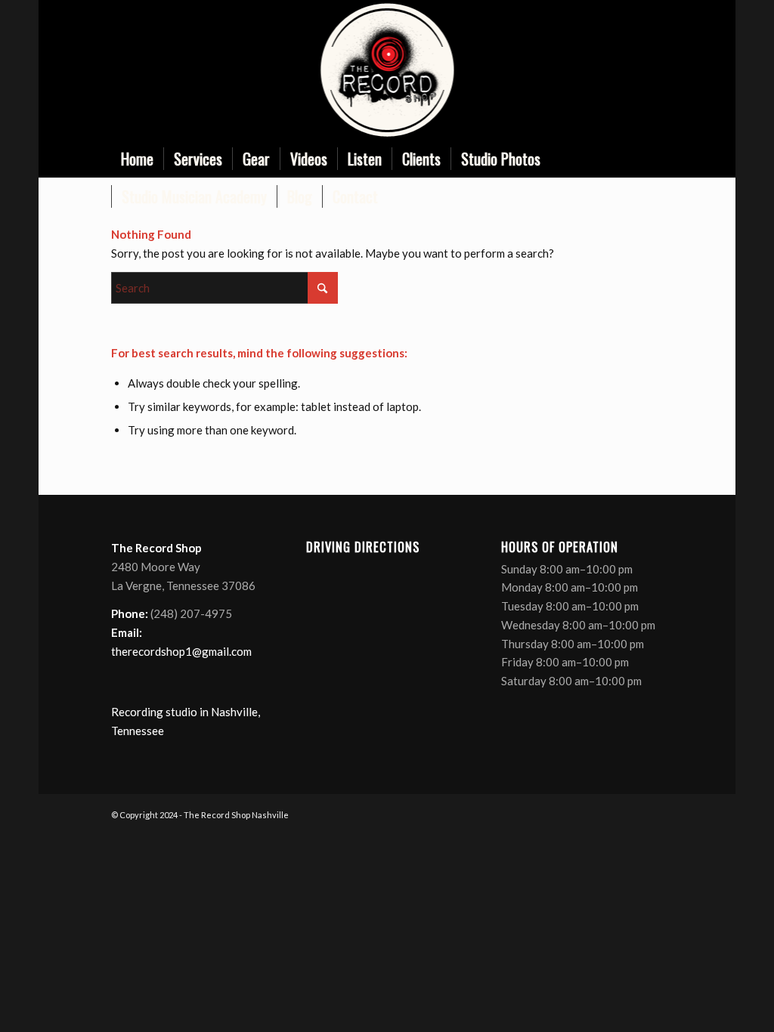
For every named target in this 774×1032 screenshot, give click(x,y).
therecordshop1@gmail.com (181, 651)
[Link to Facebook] (583, 70)
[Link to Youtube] (629, 70)
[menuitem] (137, 159)
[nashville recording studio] (387, 70)
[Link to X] (606, 70)
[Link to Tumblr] (651, 70)
